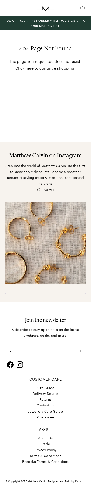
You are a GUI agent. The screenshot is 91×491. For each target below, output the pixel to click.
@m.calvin (45, 189)
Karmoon (80, 481)
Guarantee (45, 417)
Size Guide (45, 388)
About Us (45, 438)
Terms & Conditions (45, 456)
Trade (45, 444)
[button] (8, 292)
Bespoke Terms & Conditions (45, 461)
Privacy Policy (45, 450)
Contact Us (46, 405)
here (29, 68)
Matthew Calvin (37, 481)
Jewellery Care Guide (45, 411)
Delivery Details (45, 394)
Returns (45, 399)
